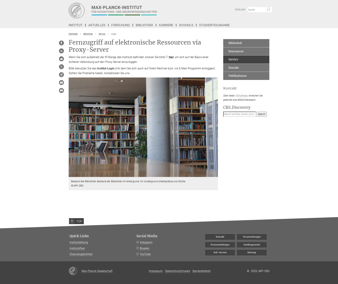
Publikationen (238, 75)
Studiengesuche (251, 244)
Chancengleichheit (81, 254)
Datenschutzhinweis (177, 271)
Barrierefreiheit (202, 271)
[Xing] (61, 74)
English (240, 9)
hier (171, 57)
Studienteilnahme (214, 25)
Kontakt (234, 67)
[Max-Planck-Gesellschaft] (75, 271)
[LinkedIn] (61, 51)
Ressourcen (236, 51)
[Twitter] (61, 66)
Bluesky (144, 248)
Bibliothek (235, 43)
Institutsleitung (79, 242)
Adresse (243, 95)
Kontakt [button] (230, 88)
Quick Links (79, 236)
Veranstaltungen (252, 236)
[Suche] (268, 9)
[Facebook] (61, 43)
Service (233, 59)
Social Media (146, 236)
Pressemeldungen (220, 244)
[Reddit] (61, 58)
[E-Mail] (61, 82)
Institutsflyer (77, 248)
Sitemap (251, 252)
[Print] (61, 90)
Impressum (156, 271)
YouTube (145, 254)
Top (79, 221)
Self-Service (220, 252)
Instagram (146, 242)
